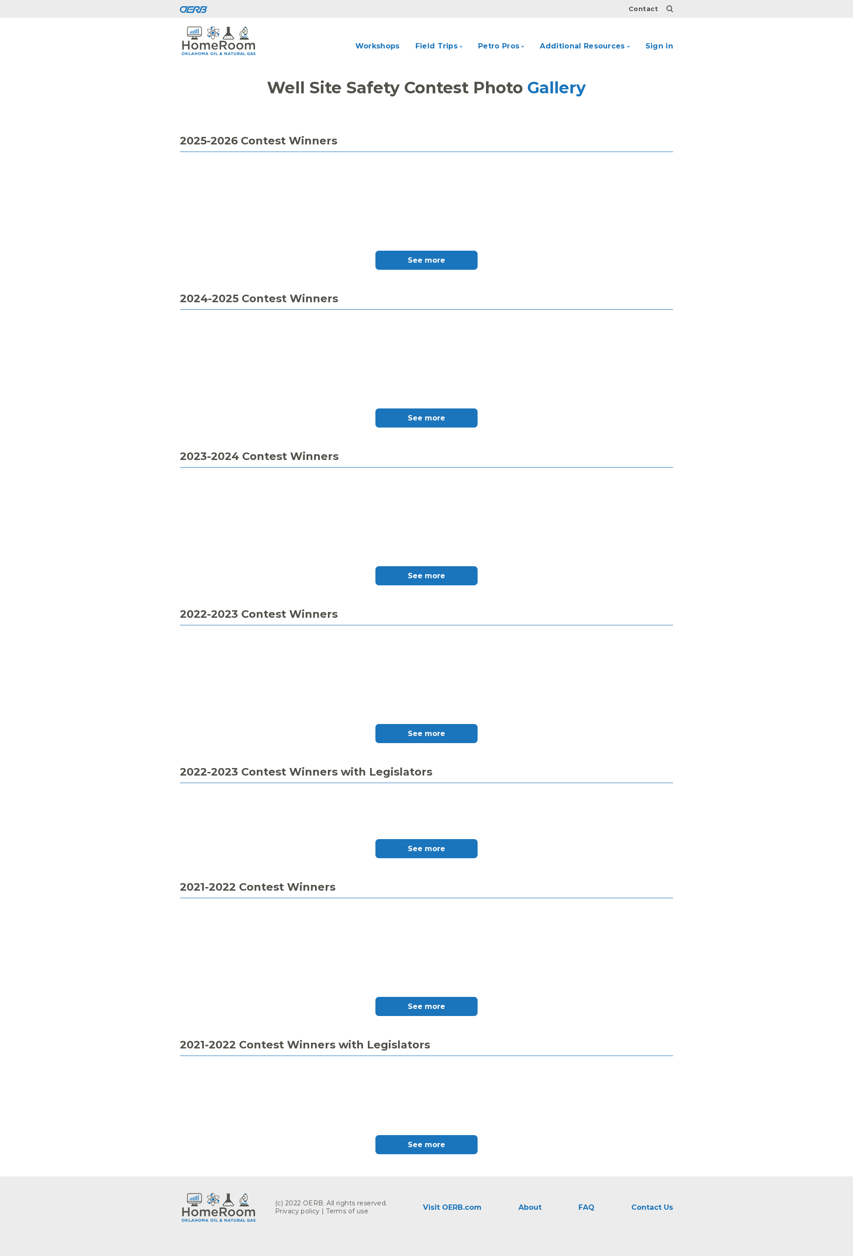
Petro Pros (498, 46)
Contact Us (652, 1207)
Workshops (377, 46)
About (530, 1207)
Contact (643, 9)
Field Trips (436, 46)
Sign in (659, 46)
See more (426, 260)
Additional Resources (582, 46)
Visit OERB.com (452, 1207)
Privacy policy (297, 1211)
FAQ (586, 1207)
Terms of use (347, 1211)
